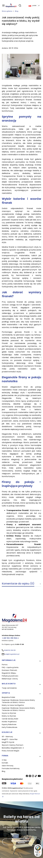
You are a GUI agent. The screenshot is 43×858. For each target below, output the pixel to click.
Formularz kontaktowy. (11, 768)
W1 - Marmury (7, 736)
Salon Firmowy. (8, 766)
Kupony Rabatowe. (9, 724)
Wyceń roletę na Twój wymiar (21, 841)
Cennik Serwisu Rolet (10, 719)
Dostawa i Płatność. (9, 670)
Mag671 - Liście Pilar (10, 739)
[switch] (38, 854)
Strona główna (7, 11)
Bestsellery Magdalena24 (12, 748)
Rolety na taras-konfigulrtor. (13, 705)
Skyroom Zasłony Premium (12, 745)
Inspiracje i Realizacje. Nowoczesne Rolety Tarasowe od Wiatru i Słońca (18, 701)
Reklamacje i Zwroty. (10, 679)
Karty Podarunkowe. (10, 727)
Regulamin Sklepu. (9, 673)
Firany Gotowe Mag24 (10, 751)
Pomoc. (5, 664)
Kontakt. (5, 763)
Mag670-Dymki (8, 742)
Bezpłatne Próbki (8, 697)
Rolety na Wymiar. (9, 716)
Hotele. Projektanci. (9, 721)
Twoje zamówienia (9, 688)
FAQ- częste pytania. (10, 667)
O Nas (4, 760)
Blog (16, 11)
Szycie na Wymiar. (9, 713)
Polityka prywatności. (10, 676)
